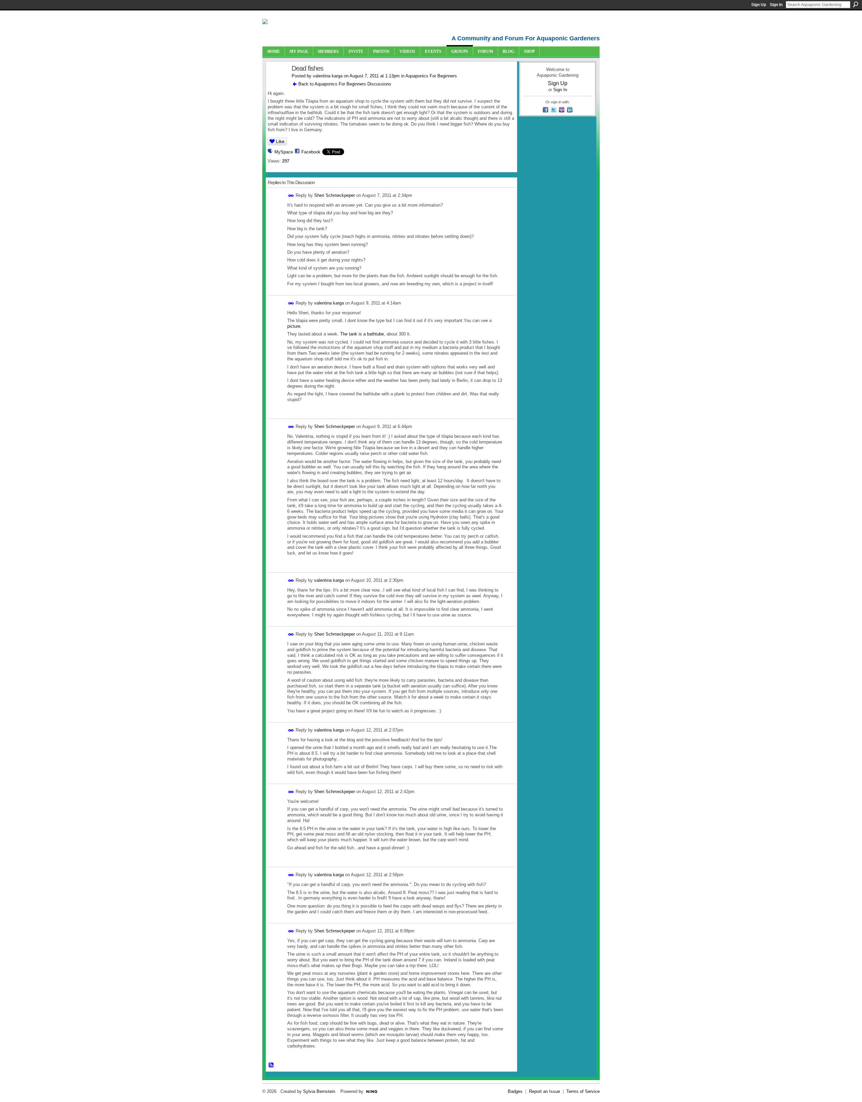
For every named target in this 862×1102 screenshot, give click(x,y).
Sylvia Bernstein (319, 1091)
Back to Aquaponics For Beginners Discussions (344, 83)
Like (280, 141)
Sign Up (758, 4)
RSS (271, 1065)
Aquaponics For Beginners (431, 75)
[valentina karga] (277, 82)
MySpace (283, 151)
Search (855, 4)
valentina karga (327, 75)
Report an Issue (544, 1091)
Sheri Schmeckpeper (334, 195)
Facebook (311, 151)
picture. (294, 326)
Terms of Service (583, 1091)
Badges (515, 1091)
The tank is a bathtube (362, 333)
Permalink (291, 195)
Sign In (776, 4)
